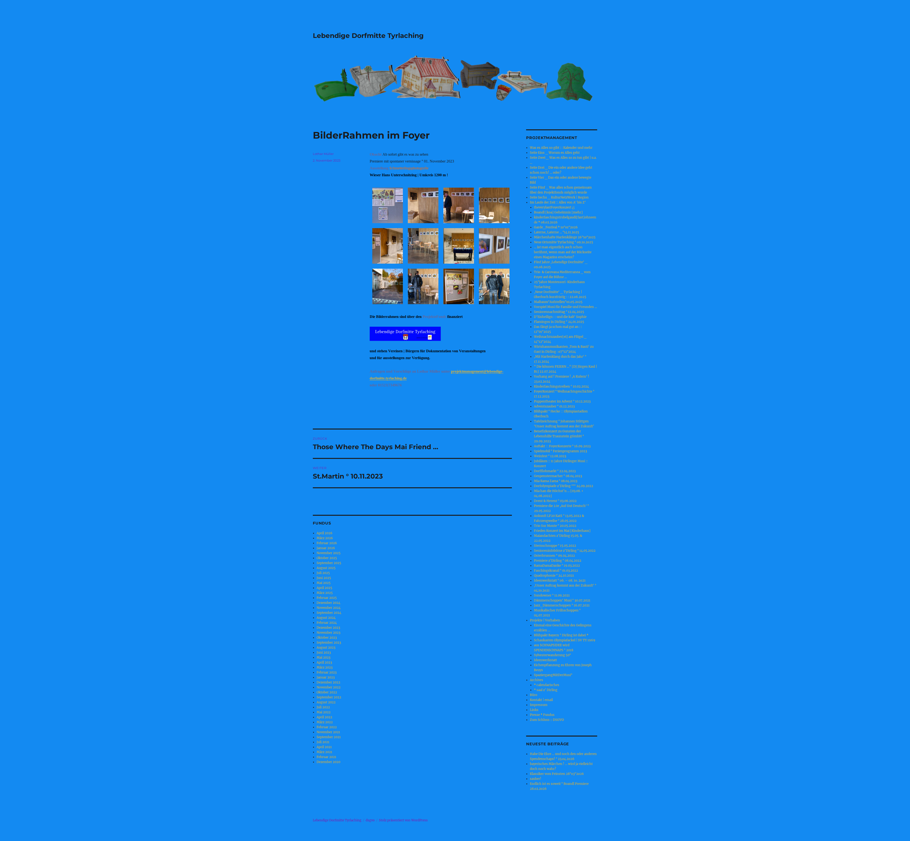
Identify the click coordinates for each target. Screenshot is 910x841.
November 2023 (328, 633)
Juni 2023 (324, 653)
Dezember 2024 (328, 603)
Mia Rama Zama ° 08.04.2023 (555, 481)
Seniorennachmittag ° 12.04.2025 (559, 312)
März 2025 (325, 593)
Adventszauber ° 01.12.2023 (554, 406)
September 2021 (329, 737)
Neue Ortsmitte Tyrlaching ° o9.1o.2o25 (563, 242)
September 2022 (329, 697)
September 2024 (329, 613)
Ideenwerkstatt (545, 660)
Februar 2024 (327, 623)
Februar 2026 (327, 543)
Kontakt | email (541, 700)
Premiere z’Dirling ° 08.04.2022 (557, 561)
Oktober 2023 (327, 638)
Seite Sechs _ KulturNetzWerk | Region (559, 197)
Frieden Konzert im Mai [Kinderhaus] (562, 531)
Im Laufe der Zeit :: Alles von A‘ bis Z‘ (558, 202)
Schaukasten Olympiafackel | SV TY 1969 (564, 640)
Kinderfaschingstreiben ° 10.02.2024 (561, 386)
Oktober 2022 (327, 692)
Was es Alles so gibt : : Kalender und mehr (561, 148)
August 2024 (326, 618)
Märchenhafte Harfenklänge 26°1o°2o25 (565, 237)
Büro (533, 695)
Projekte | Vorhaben (545, 620)
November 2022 (329, 687)
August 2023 (326, 648)
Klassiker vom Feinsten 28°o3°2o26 (557, 774)
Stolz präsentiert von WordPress (403, 820)
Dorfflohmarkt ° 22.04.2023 (555, 471)
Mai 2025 (324, 583)
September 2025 (329, 563)
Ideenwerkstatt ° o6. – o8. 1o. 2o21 (560, 581)
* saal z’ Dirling (545, 690)
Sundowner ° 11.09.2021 (552, 595)
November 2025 (329, 553)
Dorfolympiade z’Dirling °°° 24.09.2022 (563, 486)
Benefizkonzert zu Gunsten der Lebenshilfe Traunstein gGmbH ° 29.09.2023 (559, 436)
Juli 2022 (323, 707)
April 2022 (324, 717)
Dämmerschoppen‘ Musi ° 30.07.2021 (562, 600)
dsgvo (370, 820)
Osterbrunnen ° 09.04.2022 (554, 556)
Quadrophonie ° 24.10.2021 (554, 576)
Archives (536, 680)
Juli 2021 (323, 742)
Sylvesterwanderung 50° (552, 655)
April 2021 (324, 747)
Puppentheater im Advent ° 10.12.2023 (562, 401)
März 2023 (324, 667)
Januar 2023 (326, 677)
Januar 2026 (326, 548)
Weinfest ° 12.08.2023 (550, 456)
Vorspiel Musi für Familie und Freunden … (565, 307)
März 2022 (325, 722)
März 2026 (325, 538)
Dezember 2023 (328, 628)
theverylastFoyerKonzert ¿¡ (554, 207)
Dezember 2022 (328, 682)
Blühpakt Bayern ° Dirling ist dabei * (561, 635)
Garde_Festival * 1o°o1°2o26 (556, 227)
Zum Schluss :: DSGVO (547, 720)
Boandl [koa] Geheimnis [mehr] (558, 212)
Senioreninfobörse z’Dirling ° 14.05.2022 (565, 551)
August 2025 (326, 568)
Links (534, 710)
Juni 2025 (324, 578)
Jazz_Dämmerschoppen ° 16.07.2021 (562, 605)
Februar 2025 (327, 598)
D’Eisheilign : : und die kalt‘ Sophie (560, 317)
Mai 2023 (323, 658)
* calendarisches (546, 685)
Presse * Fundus (542, 715)
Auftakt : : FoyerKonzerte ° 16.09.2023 (562, 446)
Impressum (538, 705)
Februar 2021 (326, 757)
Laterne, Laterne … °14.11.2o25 (556, 232)
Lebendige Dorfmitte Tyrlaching (368, 36)
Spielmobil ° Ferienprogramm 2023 (560, 451)
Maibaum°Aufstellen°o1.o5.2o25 (558, 302)
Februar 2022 (327, 727)
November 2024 (329, 608)
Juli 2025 (323, 573)
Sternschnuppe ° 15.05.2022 (555, 546)
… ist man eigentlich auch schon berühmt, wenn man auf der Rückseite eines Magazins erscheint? (563, 252)
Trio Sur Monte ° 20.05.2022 (555, 526)
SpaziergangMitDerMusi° (553, 675)
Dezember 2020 (328, 762)
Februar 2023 (327, 672)
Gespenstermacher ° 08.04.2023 (558, 476)
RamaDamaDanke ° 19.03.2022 (557, 566)
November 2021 (328, 732)
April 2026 (324, 533)
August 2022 (326, 702)
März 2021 (324, 752)
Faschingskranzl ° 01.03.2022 (556, 571)
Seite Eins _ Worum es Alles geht (555, 153)
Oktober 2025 (327, 558)
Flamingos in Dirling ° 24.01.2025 (559, 322)
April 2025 (324, 588)
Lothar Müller (323, 154)
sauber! (535, 779)
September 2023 (329, 643)
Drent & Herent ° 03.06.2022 (555, 501)
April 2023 (324, 662)
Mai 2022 (324, 712)
